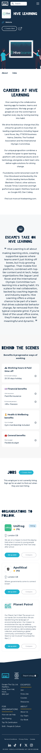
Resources (24, 702)
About (5, 73)
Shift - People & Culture (11, 726)
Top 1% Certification (9, 722)
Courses (23, 698)
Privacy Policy (23, 739)
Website (8, 22)
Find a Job (24, 694)
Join (22, 690)
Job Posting (6, 719)
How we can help (9, 715)
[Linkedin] (9, 745)
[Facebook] (20, 745)
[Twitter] (26, 745)
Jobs (14, 73)
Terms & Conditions (10, 739)
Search (17, 4)
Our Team (24, 716)
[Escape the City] (5, 4)
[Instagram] (31, 745)
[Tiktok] (15, 745)
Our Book (24, 720)
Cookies (32, 739)
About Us (24, 712)
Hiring (32, 526)
